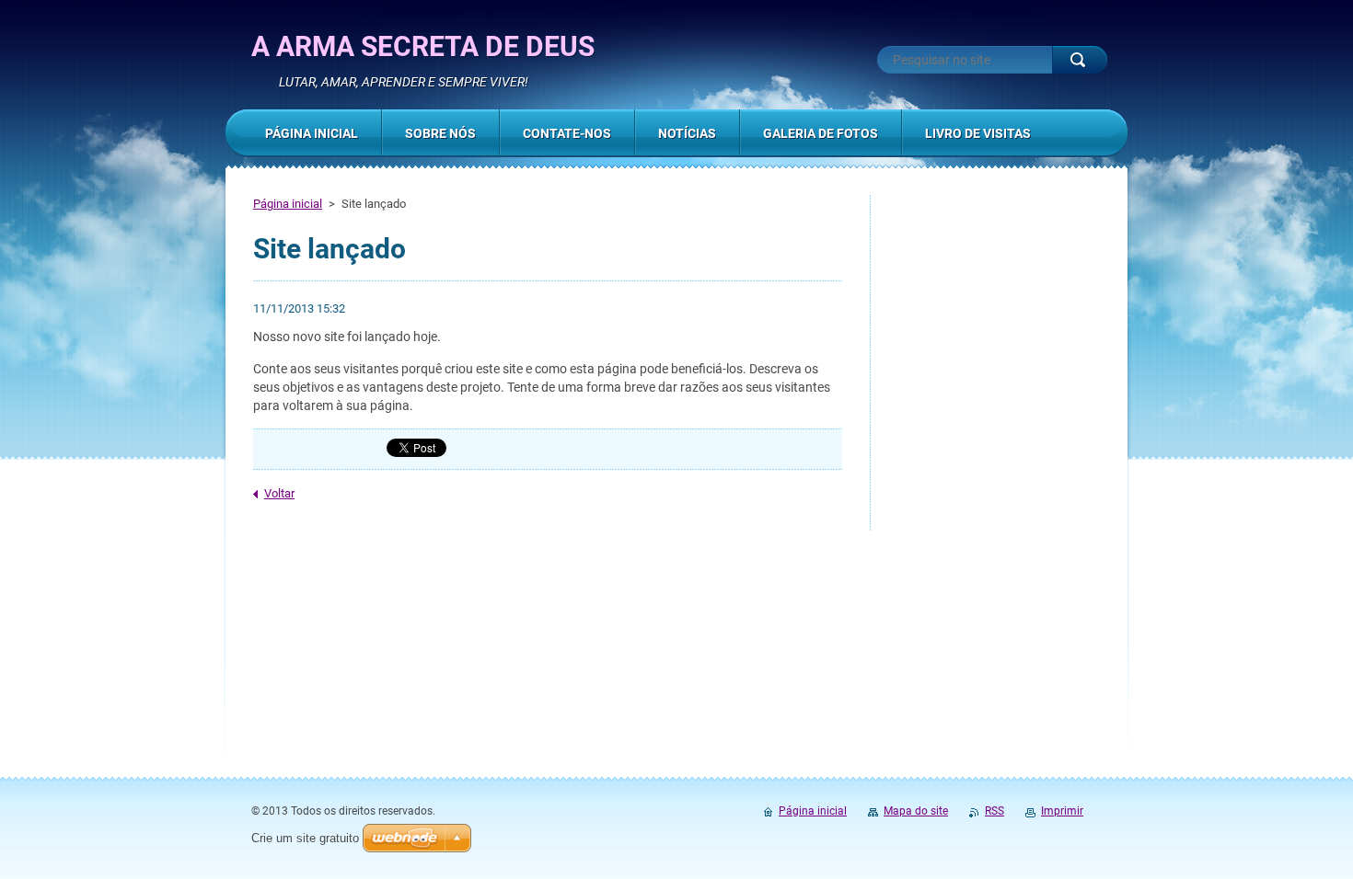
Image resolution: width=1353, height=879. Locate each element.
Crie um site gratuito (305, 838)
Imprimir (1062, 811)
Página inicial (287, 204)
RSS (994, 811)
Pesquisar (1079, 60)
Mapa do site (916, 811)
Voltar (279, 493)
